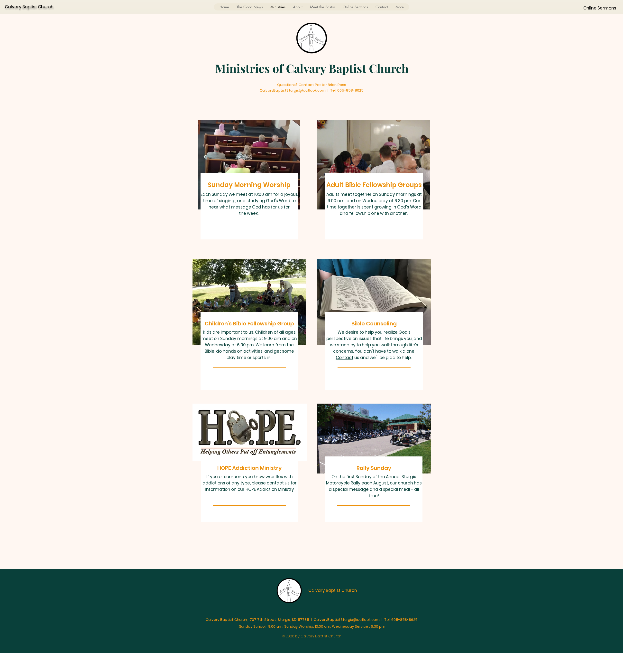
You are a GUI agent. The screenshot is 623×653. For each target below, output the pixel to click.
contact (275, 483)
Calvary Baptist (324, 590)
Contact (344, 357)
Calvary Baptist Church (29, 7)
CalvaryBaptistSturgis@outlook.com (347, 619)
